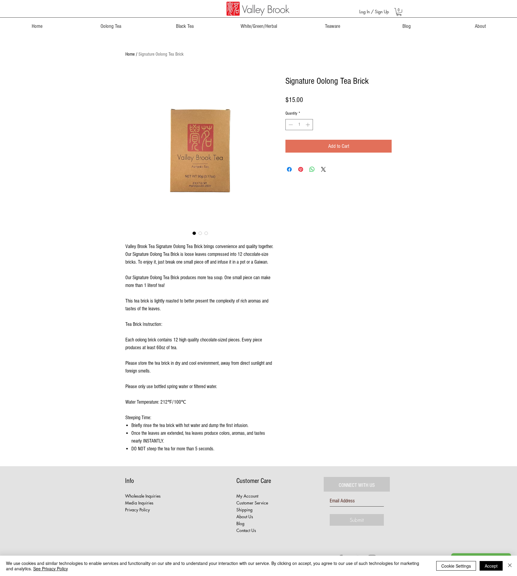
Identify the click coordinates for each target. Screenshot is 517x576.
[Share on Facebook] (289, 169)
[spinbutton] (299, 124)
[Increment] (308, 124)
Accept (491, 566)
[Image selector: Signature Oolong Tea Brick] (194, 233)
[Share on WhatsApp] (312, 169)
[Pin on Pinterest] (300, 169)
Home (130, 54)
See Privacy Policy (50, 569)
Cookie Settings (456, 566)
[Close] (509, 565)
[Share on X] (323, 169)
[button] (399, 12)
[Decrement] (290, 124)
